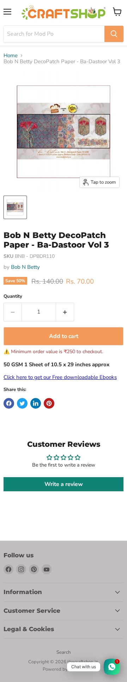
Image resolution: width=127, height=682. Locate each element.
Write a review (63, 484)
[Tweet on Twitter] (22, 403)
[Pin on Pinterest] (49, 403)
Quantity (13, 296)
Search (63, 652)
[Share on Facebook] (9, 403)
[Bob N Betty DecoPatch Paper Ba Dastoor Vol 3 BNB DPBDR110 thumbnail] (15, 207)
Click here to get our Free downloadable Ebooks (60, 377)
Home (11, 56)
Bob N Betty (25, 267)
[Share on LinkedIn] (35, 403)
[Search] (113, 34)
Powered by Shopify (63, 669)
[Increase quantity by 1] (65, 312)
